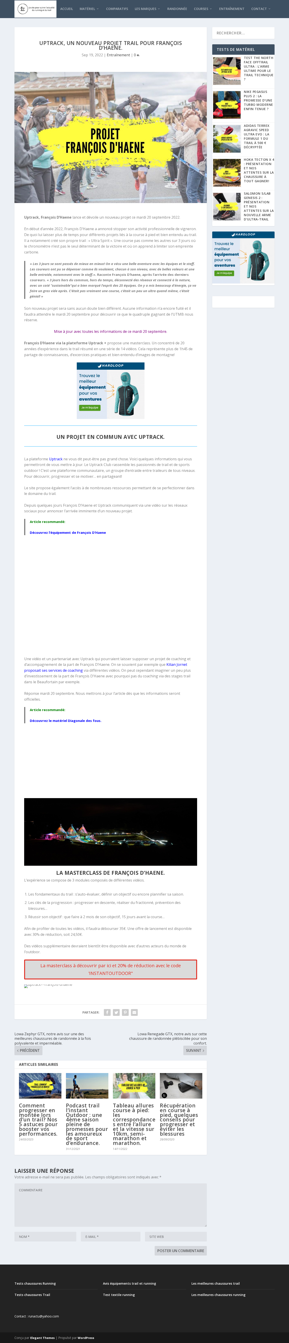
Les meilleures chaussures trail (215, 1283)
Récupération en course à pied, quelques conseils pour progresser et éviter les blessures (179, 1119)
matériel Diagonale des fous (76, 720)
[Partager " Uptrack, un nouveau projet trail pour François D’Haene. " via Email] (134, 1012)
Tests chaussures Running (35, 1283)
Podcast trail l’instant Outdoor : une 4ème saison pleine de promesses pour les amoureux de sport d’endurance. (87, 1124)
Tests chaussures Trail (32, 1295)
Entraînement (232, 9)
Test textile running (119, 1295)
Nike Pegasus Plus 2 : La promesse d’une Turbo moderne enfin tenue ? (258, 100)
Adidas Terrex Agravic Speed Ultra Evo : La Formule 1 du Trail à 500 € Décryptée (257, 136)
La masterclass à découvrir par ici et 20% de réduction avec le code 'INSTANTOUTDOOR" (110, 969)
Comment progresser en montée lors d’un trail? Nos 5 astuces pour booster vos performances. (38, 1119)
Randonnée (177, 9)
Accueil (66, 9)
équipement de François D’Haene (78, 532)
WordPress (86, 1338)
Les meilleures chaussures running (218, 1295)
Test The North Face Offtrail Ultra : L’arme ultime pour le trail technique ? (259, 68)
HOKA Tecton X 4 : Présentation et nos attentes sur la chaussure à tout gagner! (259, 170)
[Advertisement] (110, 761)
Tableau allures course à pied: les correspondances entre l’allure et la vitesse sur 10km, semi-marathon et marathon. (134, 1124)
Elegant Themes (42, 1338)
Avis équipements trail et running (129, 1283)
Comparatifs (117, 9)
